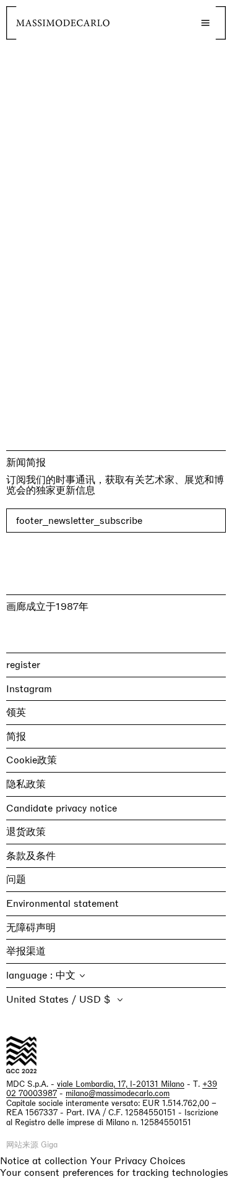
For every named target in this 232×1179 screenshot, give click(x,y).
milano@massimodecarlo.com (118, 1093)
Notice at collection (43, 1160)
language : (31, 975)
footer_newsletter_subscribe (79, 520)
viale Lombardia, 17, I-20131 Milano (120, 1084)
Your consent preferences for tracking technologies (114, 1172)
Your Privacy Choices (138, 1161)
